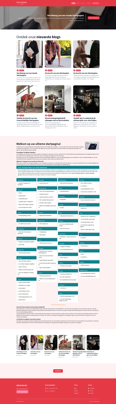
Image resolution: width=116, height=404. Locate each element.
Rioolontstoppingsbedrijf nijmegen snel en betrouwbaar (57, 119)
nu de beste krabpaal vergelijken (26, 264)
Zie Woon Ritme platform (46, 203)
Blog (78, 3)
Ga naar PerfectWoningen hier (88, 276)
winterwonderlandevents (25, 253)
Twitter (91, 391)
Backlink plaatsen (93, 18)
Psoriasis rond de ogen (65, 266)
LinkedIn (92, 393)
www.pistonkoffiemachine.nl (67, 216)
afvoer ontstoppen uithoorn (78, 173)
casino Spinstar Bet (23, 294)
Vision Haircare (64, 257)
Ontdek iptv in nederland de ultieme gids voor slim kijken (84, 119)
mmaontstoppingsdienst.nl (66, 249)
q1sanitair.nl (84, 257)
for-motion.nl (84, 186)
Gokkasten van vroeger (24, 285)
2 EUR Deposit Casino (24, 291)
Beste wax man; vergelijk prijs (88, 216)
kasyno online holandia (24, 282)
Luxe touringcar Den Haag (25, 207)
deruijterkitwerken (64, 191)
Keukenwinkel (22, 195)
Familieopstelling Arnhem (25, 215)
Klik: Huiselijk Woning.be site (46, 200)
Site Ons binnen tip (65, 228)
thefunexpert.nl (84, 246)
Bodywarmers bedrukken (46, 215)
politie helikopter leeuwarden (46, 260)
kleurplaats (63, 199)
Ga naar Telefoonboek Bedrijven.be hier (65, 299)
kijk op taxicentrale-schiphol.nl (88, 200)
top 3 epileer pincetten (86, 183)
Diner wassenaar (44, 223)
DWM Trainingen (85, 265)
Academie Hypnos (44, 194)
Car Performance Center (25, 223)
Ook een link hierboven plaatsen (58, 305)
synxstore (83, 237)
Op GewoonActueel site (45, 276)
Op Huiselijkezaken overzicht (88, 273)
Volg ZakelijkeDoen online (87, 189)
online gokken (22, 288)
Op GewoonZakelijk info (66, 274)
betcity (20, 193)
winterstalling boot (23, 198)
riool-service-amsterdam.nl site (88, 191)
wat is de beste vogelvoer (25, 261)
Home (73, 3)
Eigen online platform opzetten (26, 204)
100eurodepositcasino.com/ (25, 297)
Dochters (88, 3)
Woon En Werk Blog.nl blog (87, 229)
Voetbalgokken (43, 232)
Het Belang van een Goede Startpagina (65, 15)
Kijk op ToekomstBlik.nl (45, 267)
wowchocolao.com (44, 183)
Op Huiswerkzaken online (87, 222)
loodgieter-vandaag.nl (65, 246)
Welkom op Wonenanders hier (26, 269)
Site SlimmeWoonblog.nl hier (67, 296)
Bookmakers (43, 235)
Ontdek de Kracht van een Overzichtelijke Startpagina (28, 119)
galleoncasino (22, 299)
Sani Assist (21, 244)
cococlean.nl (63, 288)
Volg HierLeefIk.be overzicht (46, 197)
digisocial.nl (84, 208)
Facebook (92, 388)
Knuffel (62, 207)
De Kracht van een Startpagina (57, 73)
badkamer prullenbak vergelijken (26, 241)
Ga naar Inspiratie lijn (65, 277)
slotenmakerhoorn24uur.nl (46, 243)
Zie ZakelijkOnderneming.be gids (68, 280)
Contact (82, 3)
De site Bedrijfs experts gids (88, 219)
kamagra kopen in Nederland (26, 201)
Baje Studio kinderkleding (66, 183)
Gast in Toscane (23, 267)
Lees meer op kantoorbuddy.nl (47, 191)
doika (82, 254)
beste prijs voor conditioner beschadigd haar (45, 252)
